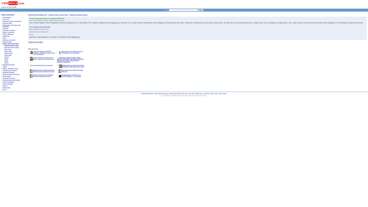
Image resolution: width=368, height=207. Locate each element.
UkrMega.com (76, 37)
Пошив (6, 61)
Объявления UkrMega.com (37, 15)
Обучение (5, 28)
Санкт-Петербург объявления (56, 20)
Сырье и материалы (8, 82)
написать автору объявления (41, 27)
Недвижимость (7, 17)
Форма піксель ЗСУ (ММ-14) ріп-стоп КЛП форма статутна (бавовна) (72, 52)
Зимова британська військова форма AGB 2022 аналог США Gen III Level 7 (73, 66)
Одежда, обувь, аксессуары (58, 15)
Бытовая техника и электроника (12, 21)
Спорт (4, 38)
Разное (6, 62)
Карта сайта (204, 95)
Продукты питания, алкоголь (11, 74)
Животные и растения (9, 40)
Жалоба (31, 34)
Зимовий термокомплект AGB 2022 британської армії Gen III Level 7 (43, 75)
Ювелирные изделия (9, 64)
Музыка (5, 85)
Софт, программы (8, 84)
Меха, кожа (7, 49)
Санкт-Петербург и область (41, 20)
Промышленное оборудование (11, 80)
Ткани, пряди (8, 51)
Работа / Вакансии (8, 34)
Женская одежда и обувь (11, 47)
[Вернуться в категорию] (35, 42)
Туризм (5, 66)
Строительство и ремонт (10, 70)
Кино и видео (6, 87)
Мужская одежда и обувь (78, 15)
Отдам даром (7, 76)
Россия (31, 20)
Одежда (6, 57)
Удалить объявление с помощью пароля (39, 29)
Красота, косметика (8, 32)
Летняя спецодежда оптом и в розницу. (41, 65)
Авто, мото (6, 19)
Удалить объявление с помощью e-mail (38, 31)
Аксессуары (7, 55)
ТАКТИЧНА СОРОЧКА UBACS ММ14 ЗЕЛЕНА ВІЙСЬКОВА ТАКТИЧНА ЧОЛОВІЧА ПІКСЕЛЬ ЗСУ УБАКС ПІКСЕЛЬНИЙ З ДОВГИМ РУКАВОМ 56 (70, 60)
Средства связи (7, 23)
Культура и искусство (9, 78)
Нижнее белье (8, 53)
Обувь (6, 59)
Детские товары (7, 42)
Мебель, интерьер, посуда (10, 68)
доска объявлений (8, 7)
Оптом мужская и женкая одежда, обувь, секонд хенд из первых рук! (44, 58)
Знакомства (6, 36)
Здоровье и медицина (9, 30)
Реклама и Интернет (8, 72)
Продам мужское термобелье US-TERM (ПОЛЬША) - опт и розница (71, 75)
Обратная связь (196, 95)
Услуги (5, 89)
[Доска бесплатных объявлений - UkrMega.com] (12, 4)
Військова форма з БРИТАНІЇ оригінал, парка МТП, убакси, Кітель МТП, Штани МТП (44, 53)
